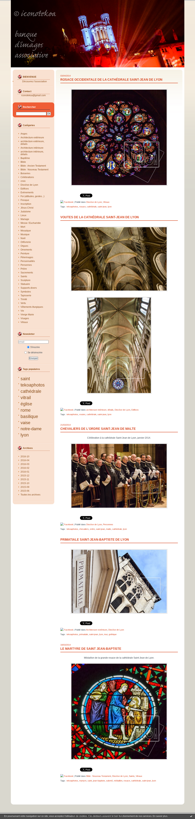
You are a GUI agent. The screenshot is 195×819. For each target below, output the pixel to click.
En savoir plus (160, 816)
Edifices (25, 188)
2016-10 (25, 456)
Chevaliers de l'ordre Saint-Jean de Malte (98, 428)
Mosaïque (26, 230)
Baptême (25, 158)
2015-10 (25, 483)
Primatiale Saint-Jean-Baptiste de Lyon (94, 539)
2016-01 (25, 471)
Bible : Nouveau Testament (34, 169)
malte (108, 529)
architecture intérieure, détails (32, 153)
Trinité (24, 299)
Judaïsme (26, 211)
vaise (25, 422)
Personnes (26, 265)
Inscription (26, 204)
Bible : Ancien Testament (33, 165)
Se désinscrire (35, 352)
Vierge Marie (27, 314)
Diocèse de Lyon (29, 185)
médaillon (118, 781)
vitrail (26, 397)
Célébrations (27, 177)
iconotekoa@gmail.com (33, 95)
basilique (29, 416)
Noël (23, 238)
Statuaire (25, 284)
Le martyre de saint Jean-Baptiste (90, 648)
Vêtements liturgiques (32, 307)
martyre (82, 781)
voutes (82, 414)
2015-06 (25, 491)
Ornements (26, 249)
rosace (82, 206)
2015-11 (25, 479)
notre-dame (31, 428)
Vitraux (24, 322)
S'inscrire (35, 347)
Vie (22, 310)
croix (23, 181)
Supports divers (29, 288)
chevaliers (84, 529)
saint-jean (102, 206)
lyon (25, 434)
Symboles (26, 291)
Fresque (25, 200)
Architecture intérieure (32, 148)
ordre (92, 529)
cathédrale (31, 391)
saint (25, 378)
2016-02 (25, 468)
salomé (109, 781)
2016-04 (25, 460)
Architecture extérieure (32, 137)
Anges (24, 133)
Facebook (68, 202)
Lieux (23, 215)
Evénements (27, 192)
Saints (24, 276)
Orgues (24, 246)
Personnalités (28, 261)
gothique (113, 634)
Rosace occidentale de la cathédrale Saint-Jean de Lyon (111, 79)
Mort (23, 226)
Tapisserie (26, 295)
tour (106, 634)
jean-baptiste (99, 781)
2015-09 (25, 487)
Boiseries (25, 173)
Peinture (25, 253)
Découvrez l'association (34, 81)
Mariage (25, 219)
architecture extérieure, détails (32, 142)
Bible (23, 162)
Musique (25, 234)
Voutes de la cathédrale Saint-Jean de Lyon (99, 217)
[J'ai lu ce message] (191, 816)
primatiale (83, 634)
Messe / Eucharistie (31, 223)
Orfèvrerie (26, 242)
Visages (25, 318)
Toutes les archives (30, 494)
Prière (24, 268)
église (26, 403)
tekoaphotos (33, 385)
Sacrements (27, 272)
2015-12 (25, 475)
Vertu (23, 303)
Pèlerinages (27, 257)
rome (26, 410)
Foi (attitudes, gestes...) (32, 196)
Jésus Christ (27, 207)
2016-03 (25, 464)
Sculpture (25, 280)
